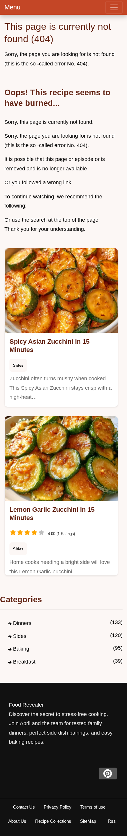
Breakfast (24, 662)
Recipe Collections (53, 821)
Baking (21, 649)
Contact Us (24, 806)
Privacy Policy (57, 806)
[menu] (114, 7)
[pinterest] (108, 773)
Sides (18, 365)
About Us (17, 821)
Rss (112, 821)
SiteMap (88, 821)
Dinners (22, 623)
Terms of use (92, 806)
